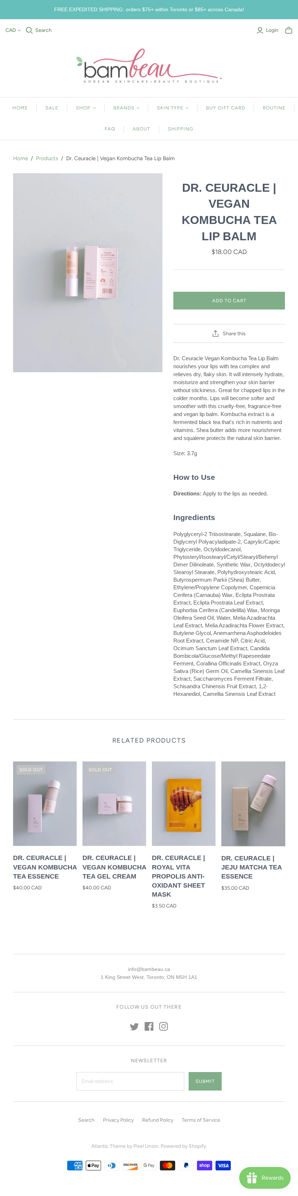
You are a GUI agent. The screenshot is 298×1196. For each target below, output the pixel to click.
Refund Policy (157, 1120)
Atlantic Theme (108, 1146)
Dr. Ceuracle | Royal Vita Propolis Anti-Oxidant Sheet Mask (178, 876)
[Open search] (29, 30)
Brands (123, 108)
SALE (52, 108)
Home (20, 108)
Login (272, 30)
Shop (83, 108)
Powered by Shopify (183, 1146)
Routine (274, 108)
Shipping (180, 129)
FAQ (110, 129)
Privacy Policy (118, 1120)
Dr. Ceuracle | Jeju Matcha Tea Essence (251, 867)
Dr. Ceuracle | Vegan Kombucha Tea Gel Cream (114, 867)
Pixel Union (145, 1146)
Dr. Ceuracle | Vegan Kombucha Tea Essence (45, 867)
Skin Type (170, 108)
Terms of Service (201, 1120)
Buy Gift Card (225, 108)
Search (43, 30)
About (141, 129)
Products (47, 158)
